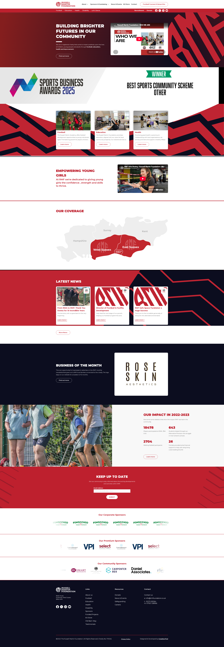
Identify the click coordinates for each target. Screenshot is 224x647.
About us (88, 595)
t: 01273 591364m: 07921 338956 (150, 602)
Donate (149, 10)
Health (77, 10)
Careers (118, 605)
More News (63, 332)
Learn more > (62, 320)
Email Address (98, 488)
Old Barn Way (90, 621)
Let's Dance (96, 10)
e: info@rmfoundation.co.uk (155, 598)
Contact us (148, 595)
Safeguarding (120, 601)
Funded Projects (91, 614)
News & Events (116, 4)
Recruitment (139, 10)
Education (68, 10)
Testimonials (90, 624)
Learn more (64, 144)
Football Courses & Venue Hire (154, 4)
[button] (85, 4)
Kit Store (126, 4)
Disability (85, 10)
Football (59, 10)
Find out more (64, 56)
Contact (134, 4)
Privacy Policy (125, 639)
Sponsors (89, 611)
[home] (65, 4)
